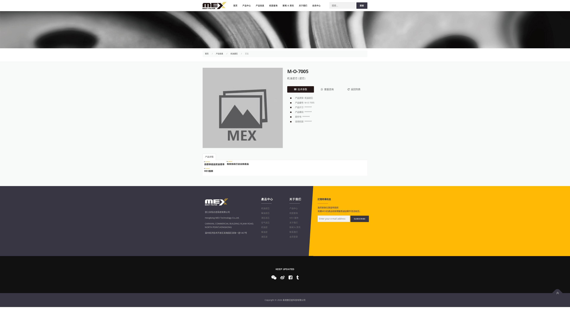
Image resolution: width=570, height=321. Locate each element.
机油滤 (264, 227)
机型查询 (273, 5)
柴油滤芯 (265, 213)
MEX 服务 (294, 217)
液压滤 (264, 236)
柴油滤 (264, 231)
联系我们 (293, 231)
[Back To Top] (557, 293)
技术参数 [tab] (302, 89)
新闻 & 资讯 (288, 5)
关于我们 (303, 5)
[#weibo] (282, 277)
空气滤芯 (265, 222)
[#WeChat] (273, 277)
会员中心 (316, 5)
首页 (235, 5)
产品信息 (260, 5)
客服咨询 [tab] (329, 89)
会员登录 (293, 236)
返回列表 (355, 89)
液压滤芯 (265, 217)
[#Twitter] (297, 277)
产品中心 (247, 5)
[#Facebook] (290, 277)
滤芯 (302, 78)
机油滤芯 (292, 78)
